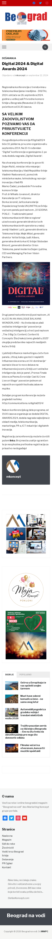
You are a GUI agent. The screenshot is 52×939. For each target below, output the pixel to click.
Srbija (5, 855)
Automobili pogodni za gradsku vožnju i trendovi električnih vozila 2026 (25, 714)
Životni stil (8, 847)
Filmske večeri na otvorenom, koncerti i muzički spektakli (32, 748)
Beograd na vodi (26, 915)
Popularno (25, 674)
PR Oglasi (7, 863)
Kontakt (6, 867)
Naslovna (7, 836)
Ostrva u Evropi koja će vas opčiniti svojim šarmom (33, 685)
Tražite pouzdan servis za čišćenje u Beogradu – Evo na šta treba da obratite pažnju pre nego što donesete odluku (26, 731)
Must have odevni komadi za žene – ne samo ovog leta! (31, 699)
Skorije (9, 674)
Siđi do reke (8, 843)
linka (12, 440)
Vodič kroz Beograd (13, 851)
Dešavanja (9, 58)
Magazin (6, 839)
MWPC (44, 931)
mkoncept (20, 75)
